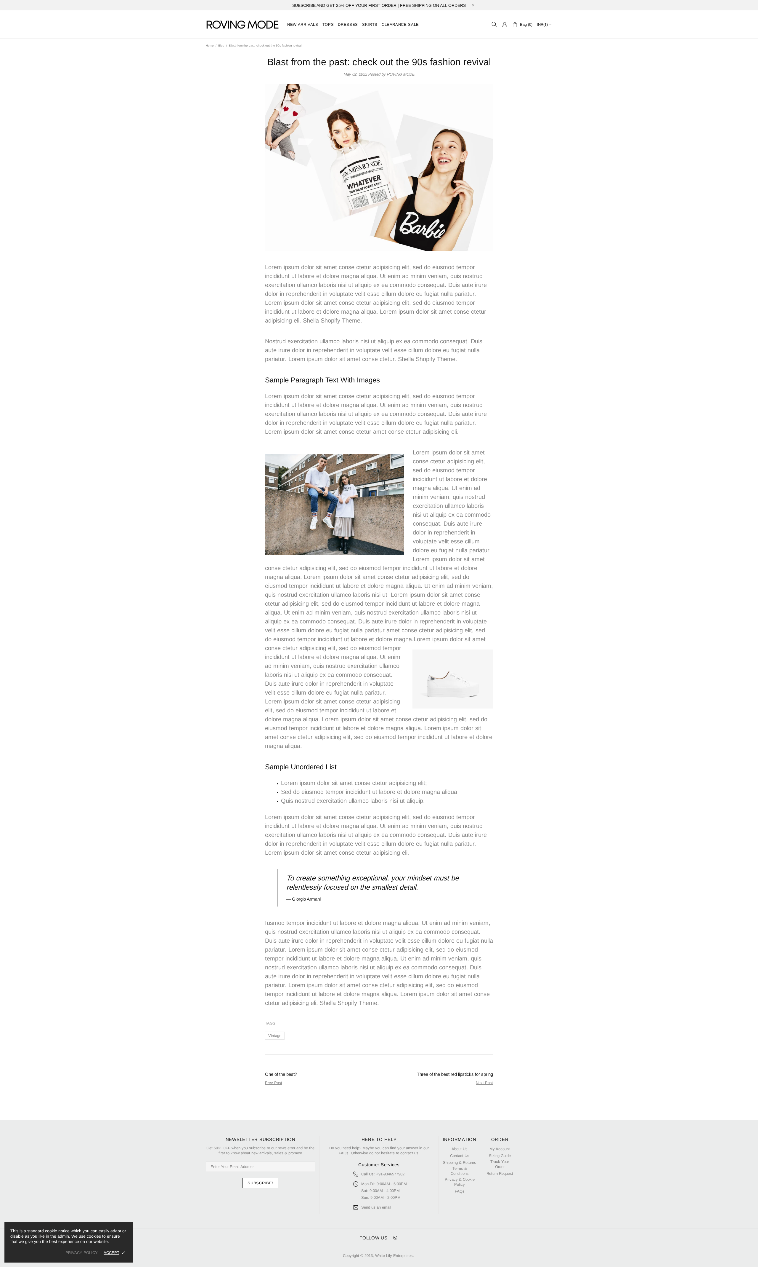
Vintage (274, 1035)
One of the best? (281, 1074)
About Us (460, 1149)
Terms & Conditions (460, 1171)
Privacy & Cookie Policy (460, 1182)
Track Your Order (499, 1164)
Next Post (484, 1083)
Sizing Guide (500, 1155)
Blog (221, 45)
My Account (499, 1149)
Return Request (499, 1173)
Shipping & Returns (459, 1162)
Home (210, 45)
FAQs (460, 1191)
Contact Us (459, 1155)
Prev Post (273, 1083)
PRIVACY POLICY (81, 1252)
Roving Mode (243, 24)
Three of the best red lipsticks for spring (455, 1074)
